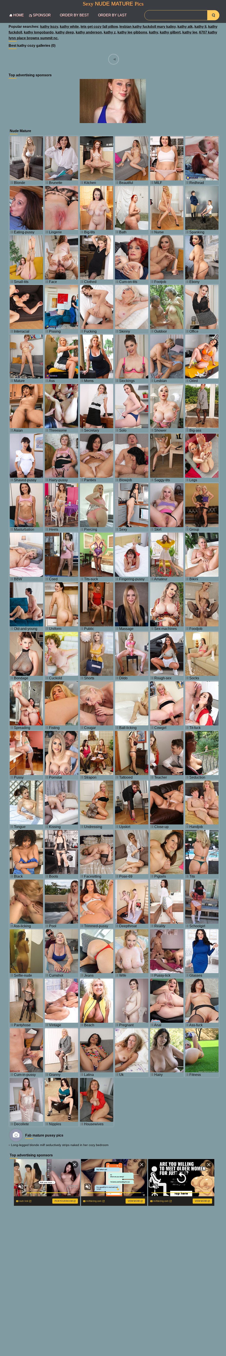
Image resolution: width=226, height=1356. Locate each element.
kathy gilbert (170, 32)
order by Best (74, 15)
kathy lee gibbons (132, 32)
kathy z (110, 32)
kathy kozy (49, 26)
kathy (153, 32)
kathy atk (185, 26)
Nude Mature (113, 3)
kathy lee (189, 32)
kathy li (200, 26)
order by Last (112, 15)
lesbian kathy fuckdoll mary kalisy (147, 26)
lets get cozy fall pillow (99, 26)
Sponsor (42, 15)
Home (18, 15)
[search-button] (213, 15)
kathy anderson (89, 32)
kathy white (69, 26)
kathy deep (64, 32)
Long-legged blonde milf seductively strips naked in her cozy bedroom (60, 1145)
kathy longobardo (39, 32)
